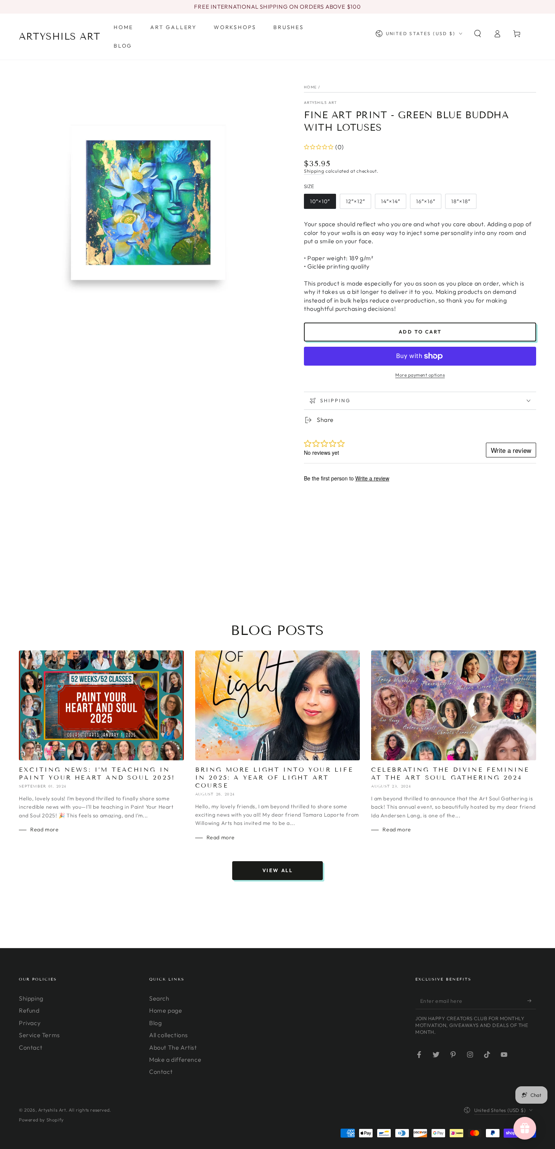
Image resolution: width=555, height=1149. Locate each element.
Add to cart (420, 332)
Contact (30, 1047)
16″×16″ (425, 201)
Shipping (314, 171)
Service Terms (39, 1035)
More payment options (420, 375)
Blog (155, 1023)
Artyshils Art (320, 102)
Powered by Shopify (41, 1120)
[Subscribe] (531, 1000)
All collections (168, 1035)
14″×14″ (390, 201)
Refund (29, 1010)
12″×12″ (355, 201)
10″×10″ (320, 201)
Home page (165, 1010)
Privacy (29, 1023)
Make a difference (175, 1059)
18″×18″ (460, 201)
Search (159, 998)
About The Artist (173, 1047)
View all (277, 870)
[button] (477, 33)
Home (310, 87)
